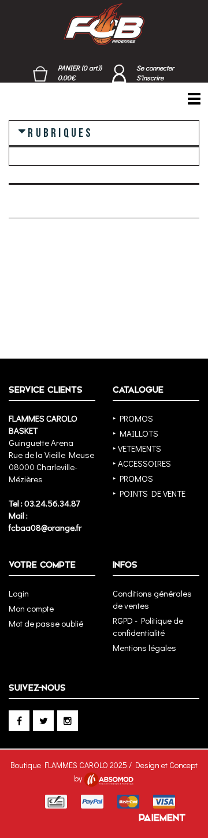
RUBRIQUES (60, 132)
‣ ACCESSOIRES (142, 463)
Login (19, 593)
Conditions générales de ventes (152, 599)
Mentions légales (144, 647)
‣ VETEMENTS (137, 448)
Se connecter (155, 67)
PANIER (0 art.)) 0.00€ (80, 72)
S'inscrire (150, 77)
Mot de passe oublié (46, 623)
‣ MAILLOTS (135, 433)
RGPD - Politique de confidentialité (148, 626)
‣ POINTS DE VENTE (149, 493)
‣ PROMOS (133, 418)
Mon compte (31, 608)
